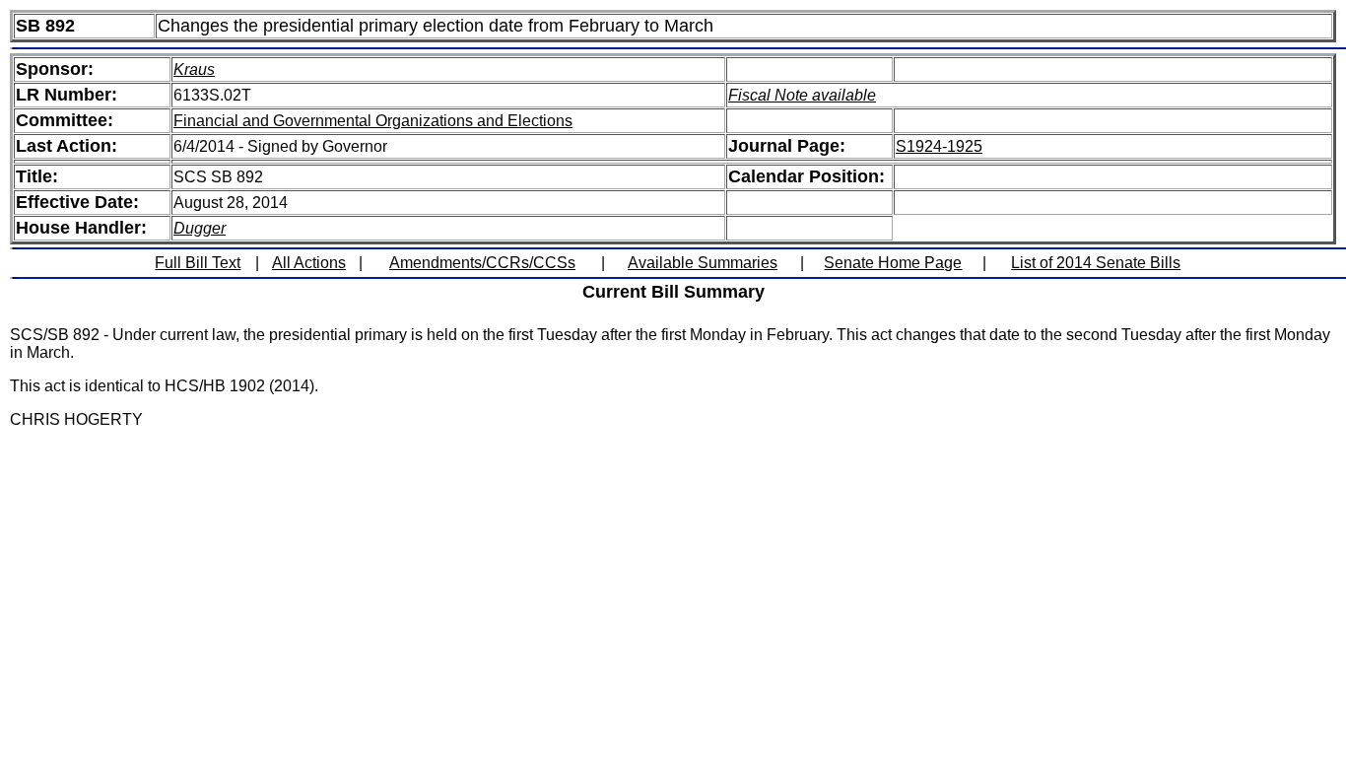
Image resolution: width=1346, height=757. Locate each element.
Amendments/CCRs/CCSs (482, 262)
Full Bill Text (197, 262)
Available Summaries (702, 262)
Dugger (199, 228)
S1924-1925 (939, 146)
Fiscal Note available (802, 95)
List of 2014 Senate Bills (1095, 262)
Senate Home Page (893, 262)
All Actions (309, 262)
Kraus (194, 69)
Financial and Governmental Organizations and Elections (372, 120)
